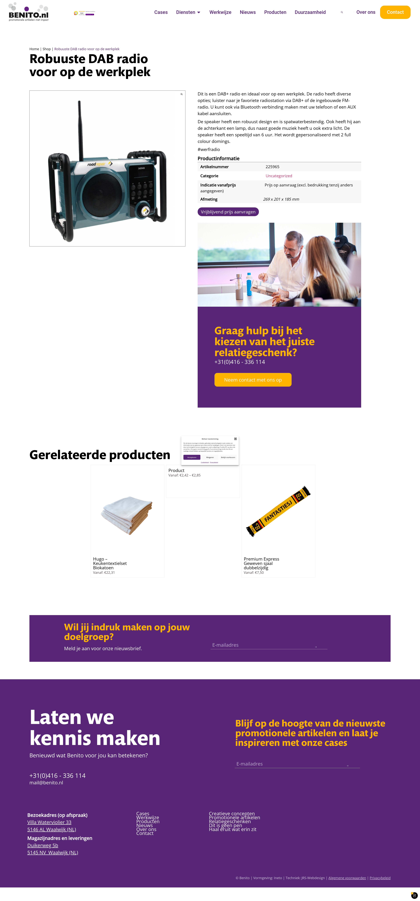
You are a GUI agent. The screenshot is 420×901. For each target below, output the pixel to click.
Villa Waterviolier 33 (49, 822)
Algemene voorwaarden (347, 878)
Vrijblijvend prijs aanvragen (228, 212)
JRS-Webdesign (313, 878)
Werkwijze (220, 12)
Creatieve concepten (232, 813)
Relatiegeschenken (230, 821)
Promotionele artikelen (234, 817)
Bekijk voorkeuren (228, 457)
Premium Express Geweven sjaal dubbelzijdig (261, 563)
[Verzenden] (315, 647)
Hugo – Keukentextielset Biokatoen (110, 563)
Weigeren (210, 457)
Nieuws (248, 12)
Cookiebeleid (205, 462)
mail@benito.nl (46, 782)
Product (176, 470)
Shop (47, 49)
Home (34, 49)
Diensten (185, 12)
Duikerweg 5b (42, 845)
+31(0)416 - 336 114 (239, 361)
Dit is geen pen (225, 825)
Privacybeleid (214, 462)
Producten (275, 12)
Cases (161, 12)
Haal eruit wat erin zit (232, 829)
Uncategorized (279, 175)
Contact (145, 833)
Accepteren (191, 457)
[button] (235, 439)
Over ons (365, 12)
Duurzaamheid (310, 12)
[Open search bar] (342, 12)
